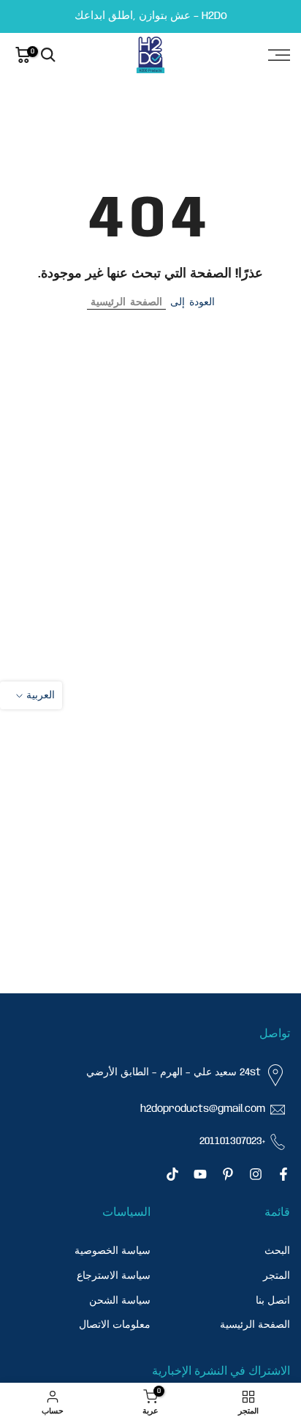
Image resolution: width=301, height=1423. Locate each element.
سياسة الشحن (119, 1301)
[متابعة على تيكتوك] (172, 1174)
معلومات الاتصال (114, 1325)
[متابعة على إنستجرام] (255, 1174)
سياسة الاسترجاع (113, 1276)
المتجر (276, 1276)
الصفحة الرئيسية (126, 302)
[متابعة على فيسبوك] (283, 1174)
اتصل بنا (273, 1301)
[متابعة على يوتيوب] (200, 1174)
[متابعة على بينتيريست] (228, 1174)
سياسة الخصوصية (112, 1251)
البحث (277, 1251)
